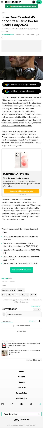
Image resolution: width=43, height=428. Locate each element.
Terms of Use (21, 387)
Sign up (38, 306)
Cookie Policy (21, 398)
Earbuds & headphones (10, 294)
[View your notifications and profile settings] (40, 321)
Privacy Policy (21, 393)
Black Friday (5, 281)
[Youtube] (21, 404)
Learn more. (36, 10)
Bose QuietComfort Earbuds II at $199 (19, 250)
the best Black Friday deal (25, 120)
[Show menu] (2, 2)
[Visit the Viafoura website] (37, 360)
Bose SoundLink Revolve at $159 (17, 263)
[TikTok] (41, 404)
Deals (4, 278)
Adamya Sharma (8, 34)
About (21, 371)
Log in (33, 306)
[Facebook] (3, 404)
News (10, 278)
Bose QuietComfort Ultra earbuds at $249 (21, 237)
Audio (3, 13)
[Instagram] (12, 404)
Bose (10, 281)
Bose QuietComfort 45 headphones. (17, 126)
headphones (22, 137)
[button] (21, 2)
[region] (22, 334)
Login (39, 2)
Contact (21, 377)
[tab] (7, 321)
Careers (21, 382)
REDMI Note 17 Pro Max (16, 173)
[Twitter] (31, 404)
